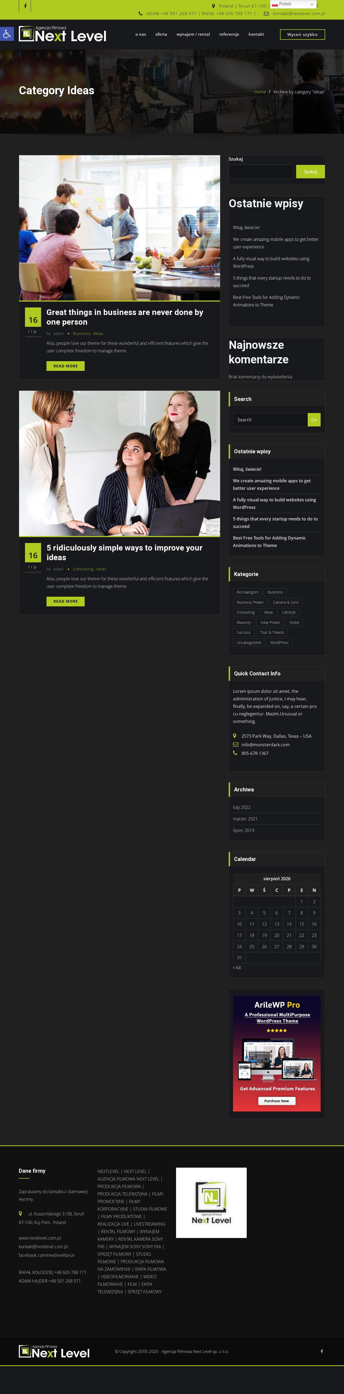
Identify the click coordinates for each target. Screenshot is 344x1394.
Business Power (250, 602)
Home (260, 92)
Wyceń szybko (302, 34)
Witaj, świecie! (246, 227)
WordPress (279, 642)
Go (314, 420)
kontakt (256, 34)
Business (82, 333)
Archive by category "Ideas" (299, 92)
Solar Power (270, 622)
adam (55, 333)
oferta (161, 34)
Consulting (83, 568)
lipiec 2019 (243, 830)
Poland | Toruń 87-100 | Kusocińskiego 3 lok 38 (269, 6)
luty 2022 (241, 807)
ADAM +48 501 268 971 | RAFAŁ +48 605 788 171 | (201, 13)
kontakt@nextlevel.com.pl (299, 13)
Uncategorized (249, 642)
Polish (284, 4)
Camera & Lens (286, 602)
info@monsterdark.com (266, 745)
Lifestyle (289, 612)
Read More (65, 365)
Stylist (294, 622)
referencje (229, 34)
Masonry (244, 622)
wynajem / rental (193, 34)
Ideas (98, 333)
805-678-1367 (255, 753)
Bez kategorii (247, 592)
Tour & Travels (272, 632)
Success (244, 632)
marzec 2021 (245, 819)
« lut (237, 967)
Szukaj (236, 159)
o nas (140, 34)
